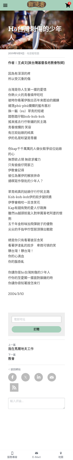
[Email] (51, 377)
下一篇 (12, 354)
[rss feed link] (14, 387)
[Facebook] (12, 377)
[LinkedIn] (38, 377)
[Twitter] (25, 377)
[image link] (36, 5)
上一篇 (12, 344)
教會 (11, 358)
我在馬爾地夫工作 (21, 349)
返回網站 (16, 369)
